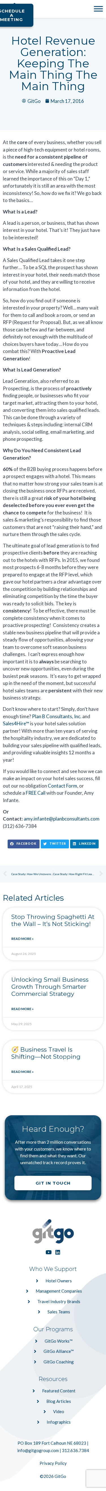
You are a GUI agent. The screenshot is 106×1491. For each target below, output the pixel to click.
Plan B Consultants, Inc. (56, 716)
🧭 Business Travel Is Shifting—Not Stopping (46, 1053)
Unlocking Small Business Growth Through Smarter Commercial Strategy (49, 986)
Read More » (22, 938)
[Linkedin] (57, 1252)
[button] (24, 844)
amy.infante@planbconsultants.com (61, 819)
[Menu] (98, 9)
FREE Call (36, 793)
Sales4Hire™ (16, 723)
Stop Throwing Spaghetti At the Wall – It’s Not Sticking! (52, 920)
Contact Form (62, 786)
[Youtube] (48, 1252)
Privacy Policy (53, 1463)
